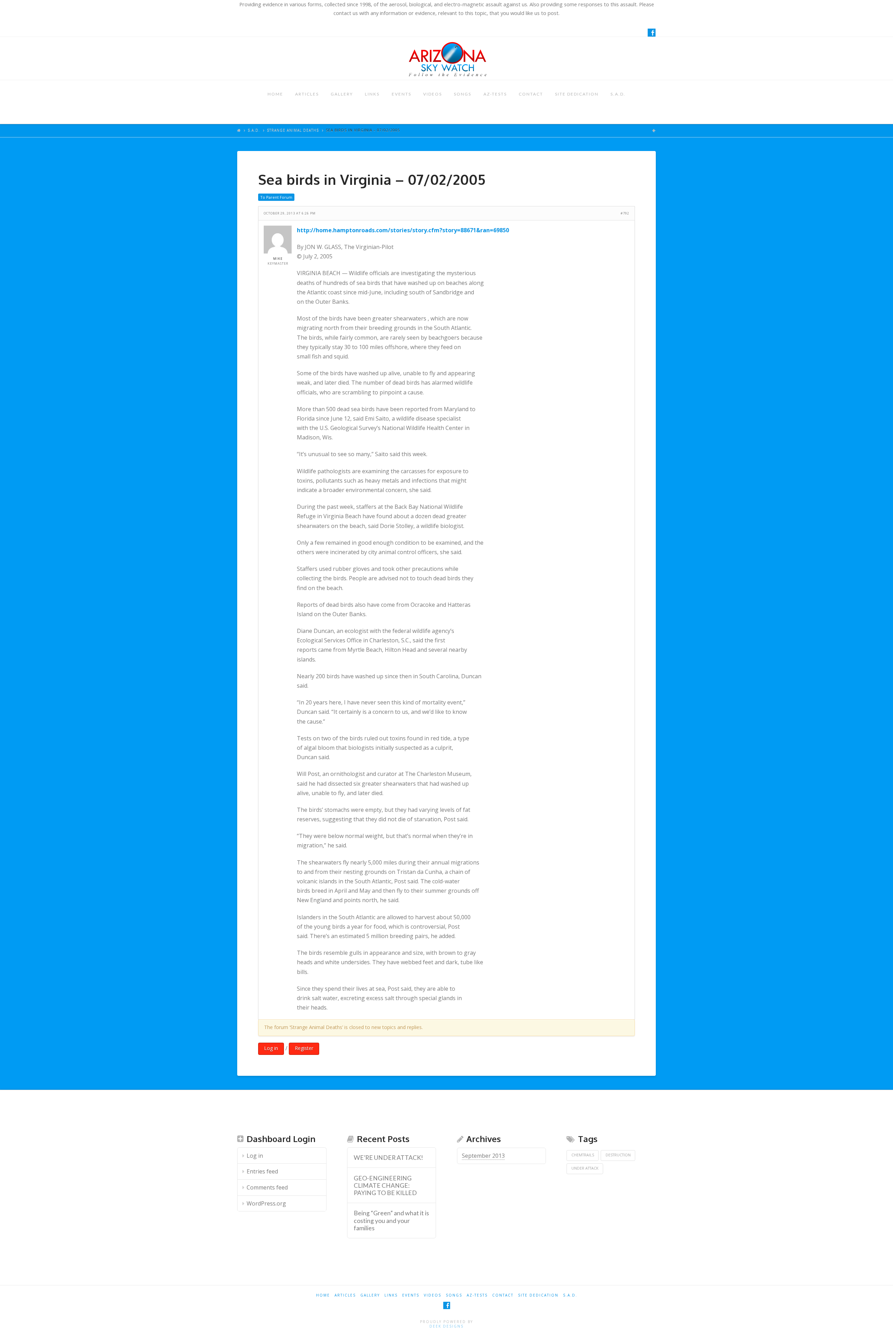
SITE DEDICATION (577, 94)
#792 (625, 213)
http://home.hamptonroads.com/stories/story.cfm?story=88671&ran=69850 (403, 230)
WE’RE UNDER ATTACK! (388, 1157)
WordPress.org (266, 1203)
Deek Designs (446, 1326)
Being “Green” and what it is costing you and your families (391, 1220)
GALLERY (342, 94)
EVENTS (401, 94)
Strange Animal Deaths (293, 130)
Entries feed (262, 1171)
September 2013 (483, 1156)
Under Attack (585, 1168)
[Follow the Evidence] (446, 58)
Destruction (618, 1155)
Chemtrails (582, 1155)
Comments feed (267, 1187)
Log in (271, 1048)
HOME (275, 94)
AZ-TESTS (495, 94)
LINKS (372, 94)
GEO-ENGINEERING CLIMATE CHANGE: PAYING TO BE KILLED (385, 1185)
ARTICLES (307, 94)
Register (304, 1048)
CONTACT (531, 94)
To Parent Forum (276, 197)
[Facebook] (651, 32)
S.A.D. (617, 94)
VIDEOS (432, 94)
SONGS (462, 94)
